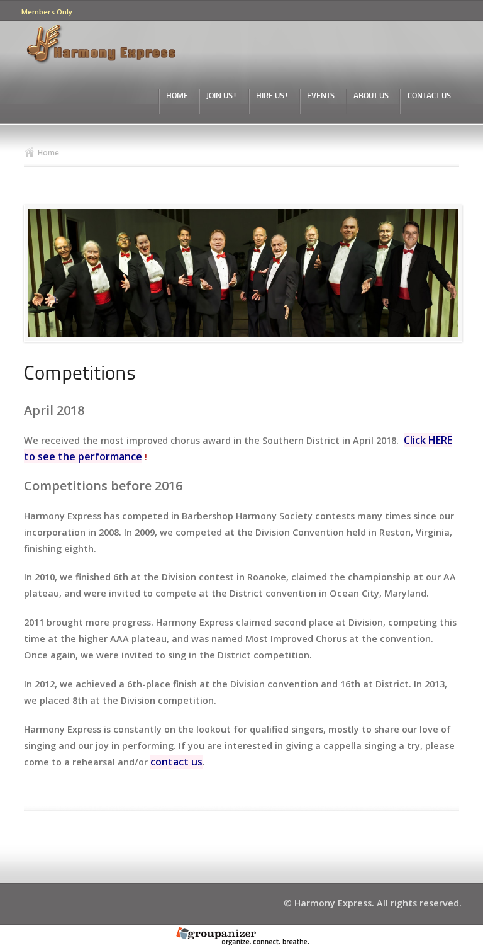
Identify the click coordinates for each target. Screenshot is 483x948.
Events (321, 96)
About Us (371, 96)
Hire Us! (272, 96)
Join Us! (221, 96)
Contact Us (429, 96)
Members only (46, 11)
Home (177, 96)
